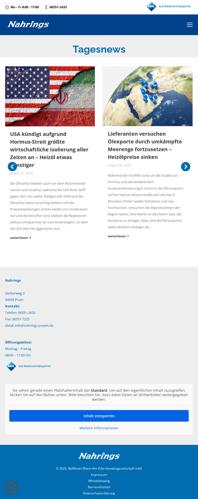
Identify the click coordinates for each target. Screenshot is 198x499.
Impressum (99, 474)
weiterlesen (19, 238)
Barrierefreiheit (99, 487)
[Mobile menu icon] (190, 25)
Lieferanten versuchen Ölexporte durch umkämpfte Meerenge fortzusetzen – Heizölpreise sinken (145, 145)
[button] (11, 487)
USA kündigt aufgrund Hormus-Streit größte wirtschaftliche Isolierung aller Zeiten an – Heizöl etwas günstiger (49, 149)
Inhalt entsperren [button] (99, 415)
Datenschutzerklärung (99, 493)
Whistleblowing (99, 481)
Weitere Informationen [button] (99, 428)
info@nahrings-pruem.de (34, 325)
